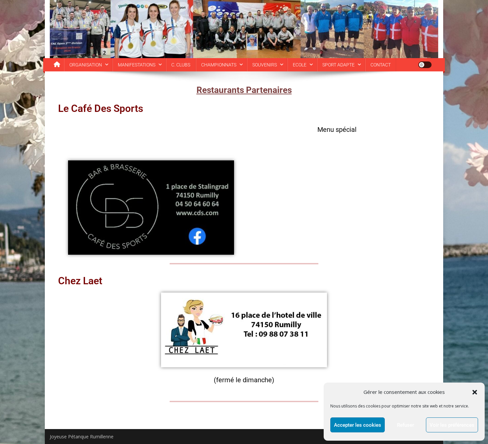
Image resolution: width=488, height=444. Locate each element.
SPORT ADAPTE (338, 64)
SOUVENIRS (264, 64)
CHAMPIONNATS (218, 64)
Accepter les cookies (357, 425)
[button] (474, 392)
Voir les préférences (452, 425)
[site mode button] (425, 64)
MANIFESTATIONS (136, 64)
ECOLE (299, 64)
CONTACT (380, 64)
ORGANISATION (85, 64)
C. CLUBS (180, 64)
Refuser (405, 425)
